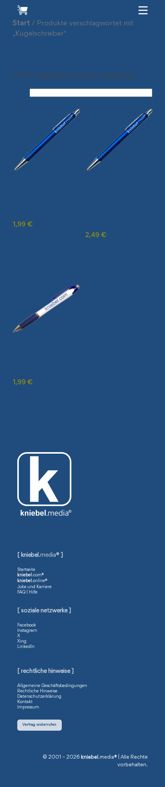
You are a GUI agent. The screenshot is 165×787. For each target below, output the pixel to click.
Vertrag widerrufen (39, 724)
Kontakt (25, 702)
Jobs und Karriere (34, 587)
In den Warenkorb (116, 249)
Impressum (28, 707)
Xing (21, 641)
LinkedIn (26, 647)
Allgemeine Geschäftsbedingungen (52, 686)
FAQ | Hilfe (27, 592)
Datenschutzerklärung (39, 696)
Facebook (26, 625)
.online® (32, 581)
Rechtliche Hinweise (37, 691)
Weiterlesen (33, 237)
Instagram (27, 631)
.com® (30, 575)
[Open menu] (143, 10)
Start (21, 23)
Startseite (26, 570)
